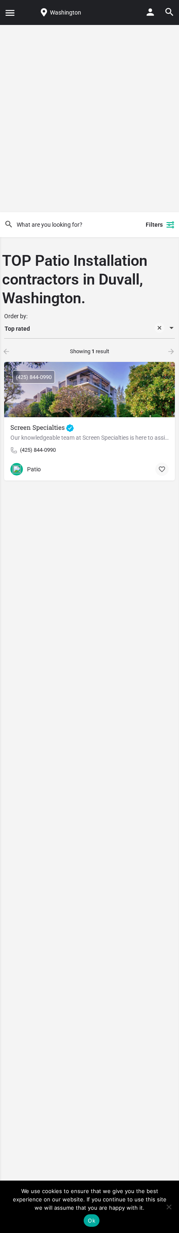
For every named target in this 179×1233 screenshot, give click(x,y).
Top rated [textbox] (17, 328)
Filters (154, 224)
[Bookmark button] (162, 469)
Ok (91, 1220)
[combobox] (89, 329)
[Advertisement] (89, 118)
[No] (168, 1207)
